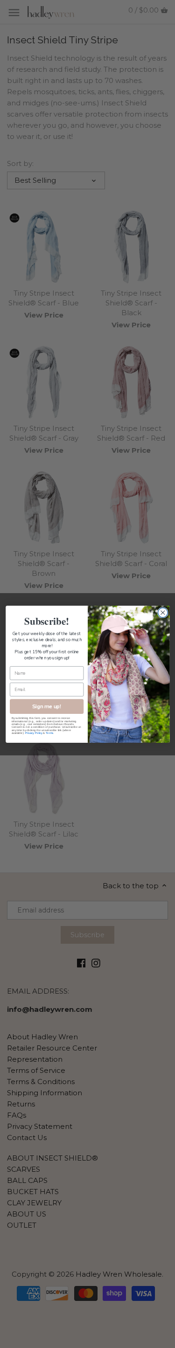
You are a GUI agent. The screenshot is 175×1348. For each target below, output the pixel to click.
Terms (49, 733)
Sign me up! (46, 706)
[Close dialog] (163, 612)
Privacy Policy (33, 733)
